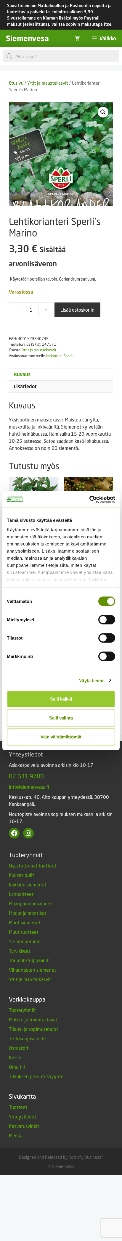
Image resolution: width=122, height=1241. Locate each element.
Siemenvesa (27, 38)
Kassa (15, 1057)
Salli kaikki (61, 698)
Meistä (16, 1135)
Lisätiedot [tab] (25, 386)
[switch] (106, 619)
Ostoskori (18, 1048)
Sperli (68, 355)
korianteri (54, 355)
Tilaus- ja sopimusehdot (33, 1029)
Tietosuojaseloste (27, 1038)
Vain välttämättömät (61, 736)
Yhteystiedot (22, 1116)
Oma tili (17, 1067)
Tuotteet (18, 1107)
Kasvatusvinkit (24, 1126)
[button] (103, 112)
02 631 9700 (26, 776)
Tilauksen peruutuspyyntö (36, 1076)
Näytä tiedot (91, 680)
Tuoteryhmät (22, 1010)
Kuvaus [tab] (22, 374)
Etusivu (16, 83)
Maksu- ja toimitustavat (33, 1019)
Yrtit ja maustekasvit (47, 83)
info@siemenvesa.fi (29, 787)
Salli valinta (61, 717)
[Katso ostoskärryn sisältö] (77, 38)
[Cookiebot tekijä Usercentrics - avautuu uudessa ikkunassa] (89, 499)
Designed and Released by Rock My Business (60, 1157)
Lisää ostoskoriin (77, 310)
